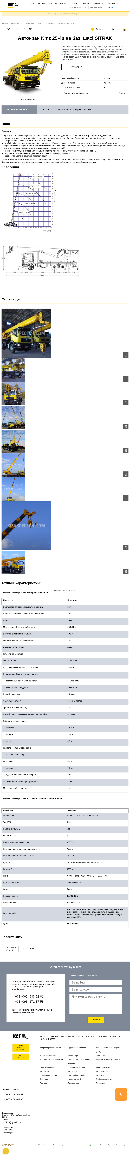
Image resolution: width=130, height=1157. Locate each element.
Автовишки (44, 1071)
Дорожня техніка (103, 1067)
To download (11, 947)
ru (109, 7)
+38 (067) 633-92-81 (29, 996)
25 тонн (39, 23)
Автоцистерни (102, 1071)
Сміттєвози (100, 1055)
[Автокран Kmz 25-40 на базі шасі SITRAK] (65, 333)
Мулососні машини (48, 1055)
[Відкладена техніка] (104, 29)
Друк (114, 29)
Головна (5, 23)
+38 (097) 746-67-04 (78, 8)
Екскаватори (73, 1083)
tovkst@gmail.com (12, 1122)
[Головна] (14, 5)
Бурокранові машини (77, 1048)
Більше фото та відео (27, 99)
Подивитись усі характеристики (76, 93)
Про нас (76, 3)
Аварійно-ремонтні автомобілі (52, 1048)
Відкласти (99, 29)
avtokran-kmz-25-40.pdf (28, 949)
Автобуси (100, 1075)
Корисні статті (113, 3)
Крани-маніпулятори (76, 1067)
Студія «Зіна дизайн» (117, 1145)
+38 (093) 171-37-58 (29, 1001)
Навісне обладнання (48, 1067)
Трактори (44, 1079)
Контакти (98, 3)
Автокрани (30, 23)
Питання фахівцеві (20, 1056)
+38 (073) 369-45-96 (13, 1099)
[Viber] (12, 1105)
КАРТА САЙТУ (8, 1145)
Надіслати (96, 1020)
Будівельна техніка (104, 1079)
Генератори (101, 1083)
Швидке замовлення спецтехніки (20, 1047)
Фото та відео (64, 109)
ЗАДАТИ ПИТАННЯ (95, 7)
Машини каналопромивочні (51, 1059)
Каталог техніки (38, 3)
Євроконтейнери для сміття (108, 1059)
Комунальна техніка (48, 1075)
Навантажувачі (74, 1079)
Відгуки (86, 3)
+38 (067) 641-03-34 (13, 1094)
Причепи (43, 1083)
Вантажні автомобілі (76, 1075)
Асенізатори (73, 1055)
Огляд (46, 109)
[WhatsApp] (6, 1105)
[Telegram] (18, 1105)
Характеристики (83, 109)
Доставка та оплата (59, 3)
